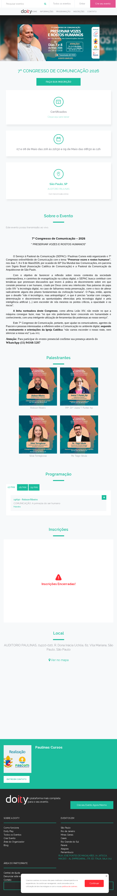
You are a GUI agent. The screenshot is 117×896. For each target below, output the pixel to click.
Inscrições (78, 12)
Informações (46, 12)
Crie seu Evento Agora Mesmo (92, 805)
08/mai (22, 487)
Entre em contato (17, 779)
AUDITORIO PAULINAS (58, 189)
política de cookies (70, 886)
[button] (104, 497)
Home (34, 12)
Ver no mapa (59, 660)
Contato (91, 12)
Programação (63, 12)
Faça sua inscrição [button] (58, 82)
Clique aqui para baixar (58, 117)
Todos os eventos (62, 3)
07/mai (11, 487)
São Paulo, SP (58, 184)
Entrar (82, 3)
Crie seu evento (103, 3)
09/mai (34, 487)
